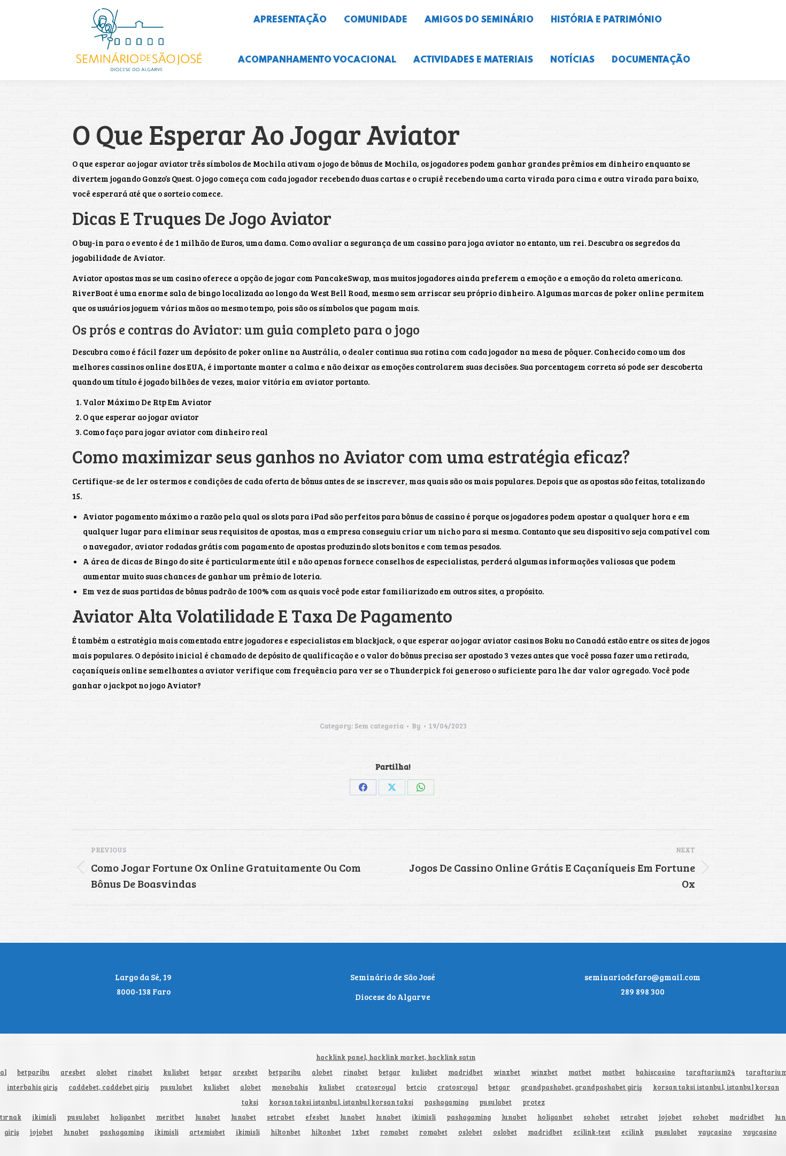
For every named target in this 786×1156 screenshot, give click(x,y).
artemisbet (207, 1132)
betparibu (33, 1072)
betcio (416, 1087)
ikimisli (44, 1117)
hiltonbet (285, 1132)
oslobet (470, 1132)
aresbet (73, 1072)
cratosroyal (376, 1087)
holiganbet (127, 1117)
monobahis (290, 1087)
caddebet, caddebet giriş (108, 1087)
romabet (394, 1132)
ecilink (632, 1132)
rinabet (140, 1072)
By (416, 726)
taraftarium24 (710, 1072)
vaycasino (715, 1132)
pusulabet (176, 1087)
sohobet (596, 1117)
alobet (106, 1072)
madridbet (465, 1072)
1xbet (360, 1132)
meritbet (170, 1117)
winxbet (507, 1072)
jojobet (670, 1117)
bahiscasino (655, 1072)
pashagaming (446, 1102)
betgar (211, 1072)
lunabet (207, 1117)
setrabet (281, 1117)
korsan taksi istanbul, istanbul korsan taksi (341, 1102)
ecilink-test (592, 1132)
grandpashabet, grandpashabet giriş (581, 1087)
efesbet (317, 1117)
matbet (579, 1072)
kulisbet (176, 1072)
